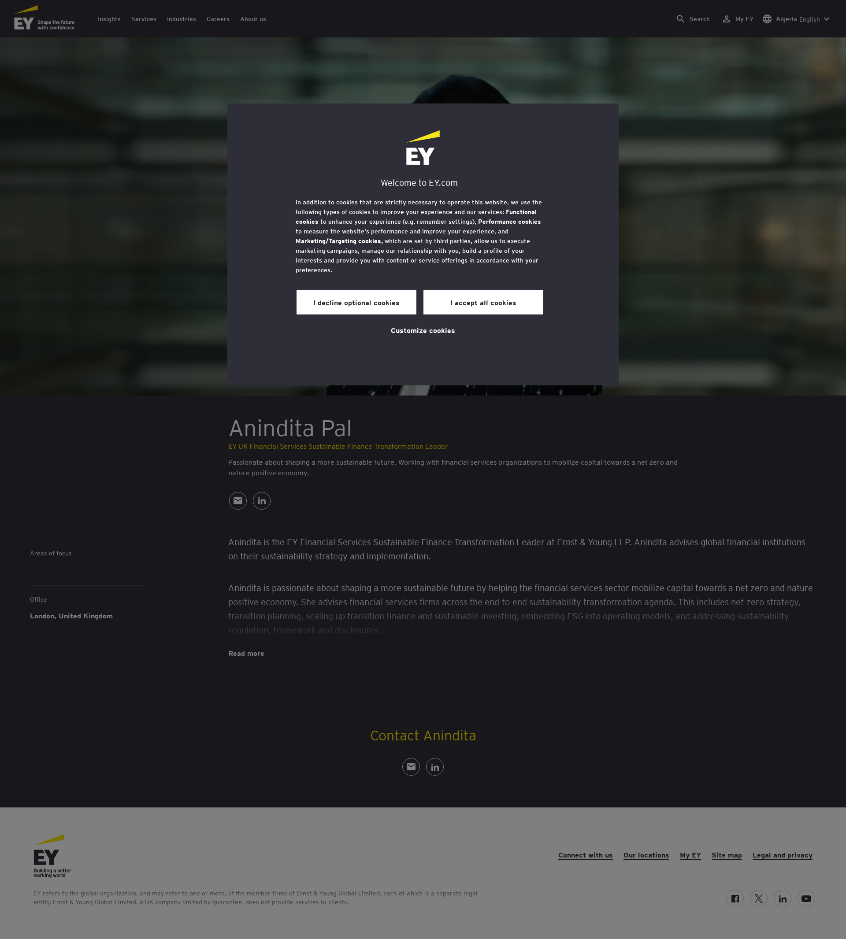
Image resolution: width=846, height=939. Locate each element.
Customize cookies (423, 330)
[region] (423, 244)
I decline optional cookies (356, 302)
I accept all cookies (483, 302)
